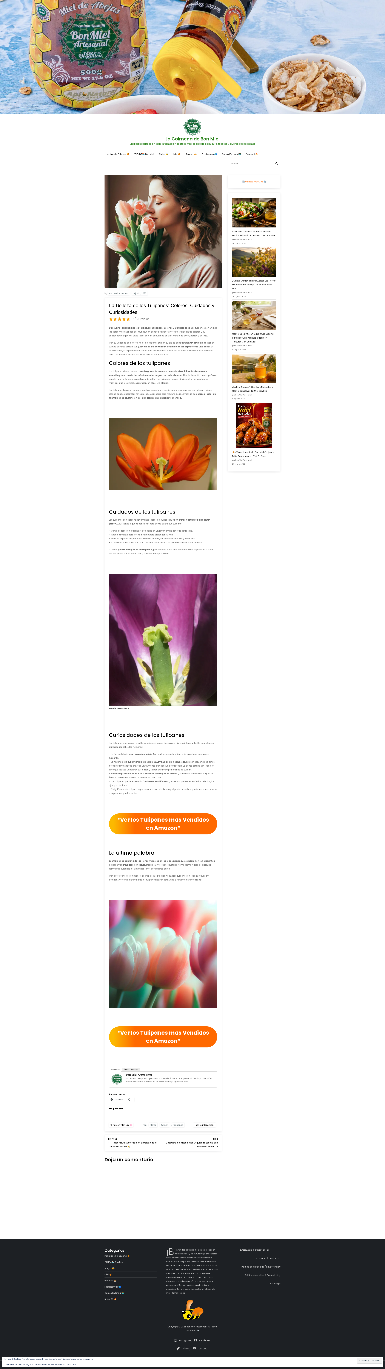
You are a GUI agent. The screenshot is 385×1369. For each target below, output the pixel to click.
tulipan (164, 1124)
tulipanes (178, 1124)
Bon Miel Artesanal (118, 293)
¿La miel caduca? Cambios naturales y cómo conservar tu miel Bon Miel (252, 389)
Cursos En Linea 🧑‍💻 (231, 154)
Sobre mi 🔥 (252, 154)
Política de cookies (68, 1364)
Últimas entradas (130, 1070)
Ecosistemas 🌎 (209, 154)
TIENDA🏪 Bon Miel (144, 154)
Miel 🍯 (176, 154)
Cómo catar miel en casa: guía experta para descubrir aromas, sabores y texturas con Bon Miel (253, 337)
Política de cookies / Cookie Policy (262, 1275)
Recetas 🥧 (191, 154)
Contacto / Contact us (268, 1258)
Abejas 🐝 (163, 154)
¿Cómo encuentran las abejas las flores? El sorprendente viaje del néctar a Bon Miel (254, 284)
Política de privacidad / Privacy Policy (261, 1266)
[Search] (276, 163)
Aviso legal (275, 1283)
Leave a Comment (205, 1125)
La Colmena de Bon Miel (192, 139)
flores (153, 1124)
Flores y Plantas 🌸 (122, 1124)
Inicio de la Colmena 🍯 (118, 154)
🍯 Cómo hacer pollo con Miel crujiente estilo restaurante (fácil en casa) (253, 454)
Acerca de (115, 1070)
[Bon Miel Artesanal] (117, 1079)
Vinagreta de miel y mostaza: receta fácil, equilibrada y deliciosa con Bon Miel (253, 233)
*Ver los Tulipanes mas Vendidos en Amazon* (163, 824)
